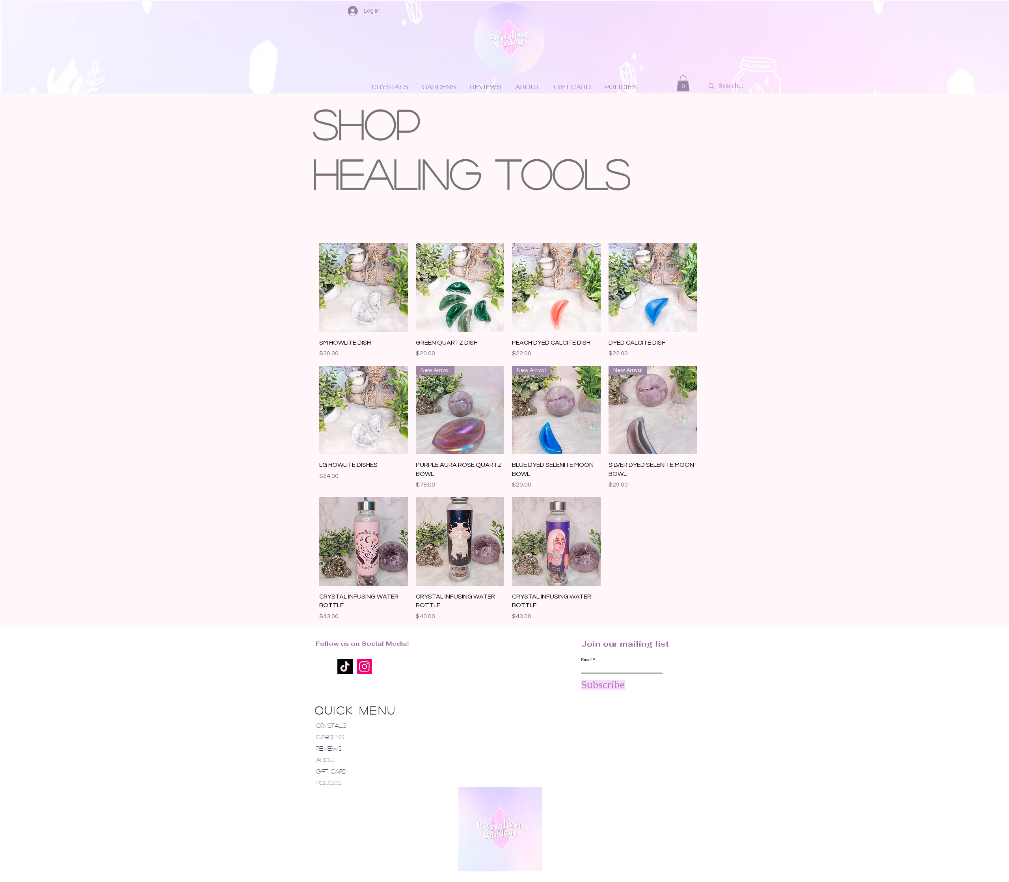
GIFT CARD (331, 771)
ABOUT (326, 760)
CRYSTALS (331, 725)
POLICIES (328, 782)
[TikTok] (345, 666)
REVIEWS (329, 748)
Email (586, 659)
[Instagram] (364, 666)
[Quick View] (363, 287)
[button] (683, 83)
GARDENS (330, 737)
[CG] (509, 39)
